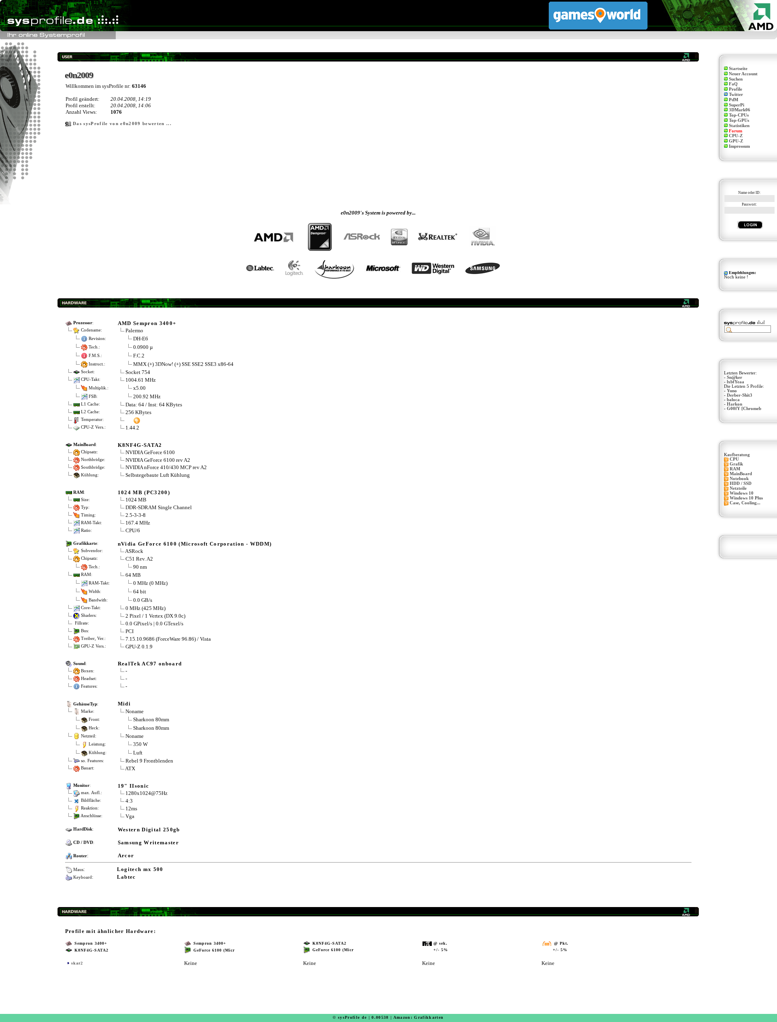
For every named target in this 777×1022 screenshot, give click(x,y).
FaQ (733, 84)
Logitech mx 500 (140, 869)
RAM (735, 469)
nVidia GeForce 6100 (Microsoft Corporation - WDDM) (195, 544)
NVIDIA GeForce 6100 (150, 452)
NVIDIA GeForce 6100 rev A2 (157, 460)
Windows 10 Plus (746, 498)
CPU (734, 459)
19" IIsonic (133, 786)
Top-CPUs (739, 115)
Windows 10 (742, 493)
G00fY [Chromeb (744, 408)
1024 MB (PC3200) (144, 492)
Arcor (126, 855)
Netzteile (738, 488)
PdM (733, 100)
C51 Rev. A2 (139, 559)
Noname (134, 711)
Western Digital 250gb (149, 830)
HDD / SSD (741, 483)
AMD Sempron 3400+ (147, 323)
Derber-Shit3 (739, 395)
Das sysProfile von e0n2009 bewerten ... (122, 123)
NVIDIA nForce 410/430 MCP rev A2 (166, 467)
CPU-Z (736, 136)
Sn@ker (734, 377)
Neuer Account (743, 74)
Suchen (736, 79)
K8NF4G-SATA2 (140, 445)
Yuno (732, 391)
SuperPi (736, 105)
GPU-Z (736, 141)
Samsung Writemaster (148, 842)
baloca (733, 399)
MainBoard (741, 474)
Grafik (736, 464)
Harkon (734, 404)
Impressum (739, 146)
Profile (735, 89)
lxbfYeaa (735, 382)
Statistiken (739, 125)
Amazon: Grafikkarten (418, 1017)
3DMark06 (739, 110)
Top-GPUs (739, 120)
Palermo (134, 330)
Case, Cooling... (745, 503)
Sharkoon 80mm (151, 719)
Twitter (736, 94)
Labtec (126, 877)
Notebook (739, 478)
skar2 (77, 963)
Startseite (738, 68)
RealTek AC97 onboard (150, 664)
